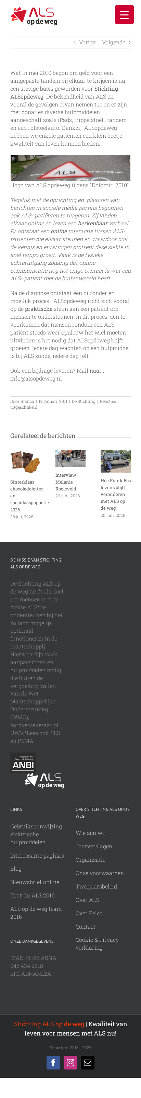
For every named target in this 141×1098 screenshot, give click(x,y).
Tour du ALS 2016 (32, 895)
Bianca (27, 401)
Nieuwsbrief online (34, 881)
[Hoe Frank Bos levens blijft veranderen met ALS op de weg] (116, 453)
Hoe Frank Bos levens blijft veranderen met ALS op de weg (116, 494)
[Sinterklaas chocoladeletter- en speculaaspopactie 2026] (25, 453)
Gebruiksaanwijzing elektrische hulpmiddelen (36, 834)
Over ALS (87, 899)
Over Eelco (89, 913)
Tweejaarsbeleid (96, 886)
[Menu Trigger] (124, 14)
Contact (85, 926)
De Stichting (83, 401)
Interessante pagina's (37, 855)
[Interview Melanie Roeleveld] (70, 453)
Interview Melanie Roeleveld (65, 482)
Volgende (113, 42)
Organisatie (90, 859)
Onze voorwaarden (100, 872)
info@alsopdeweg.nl (36, 378)
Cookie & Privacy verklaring (97, 943)
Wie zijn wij (90, 832)
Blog (16, 868)
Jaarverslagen (94, 846)
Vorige (87, 42)
